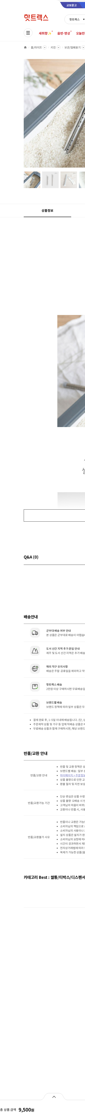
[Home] (25, 47)
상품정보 (47, 210)
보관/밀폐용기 (72, 47)
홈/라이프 (36, 47)
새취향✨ (45, 33)
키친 (53, 47)
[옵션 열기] (53, 1096)
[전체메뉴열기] (28, 32)
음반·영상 (63, 33)
